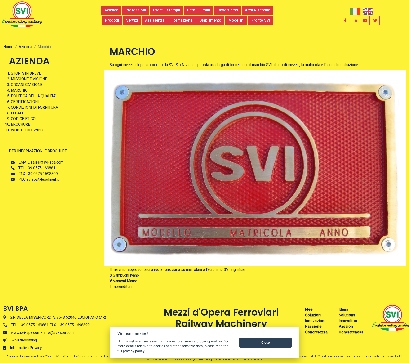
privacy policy (134, 351)
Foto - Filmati (198, 10)
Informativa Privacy (26, 347)
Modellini (236, 20)
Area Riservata (257, 10)
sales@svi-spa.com (47, 162)
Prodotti (112, 20)
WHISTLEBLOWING (27, 130)
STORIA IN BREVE (26, 73)
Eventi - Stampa (166, 10)
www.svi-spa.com (25, 332)
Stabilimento (210, 20)
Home (8, 47)
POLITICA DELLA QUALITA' (33, 96)
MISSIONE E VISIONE (29, 79)
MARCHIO (19, 90)
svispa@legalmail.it (43, 179)
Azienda (111, 10)
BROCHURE (20, 124)
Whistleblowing (24, 340)
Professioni (135, 10)
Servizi (132, 20)
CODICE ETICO (23, 119)
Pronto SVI (260, 20)
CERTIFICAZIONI (25, 101)
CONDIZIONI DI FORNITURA (34, 107)
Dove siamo (227, 10)
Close (265, 342)
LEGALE (17, 113)
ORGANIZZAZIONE (26, 84)
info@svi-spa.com (59, 332)
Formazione (181, 20)
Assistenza (154, 20)
